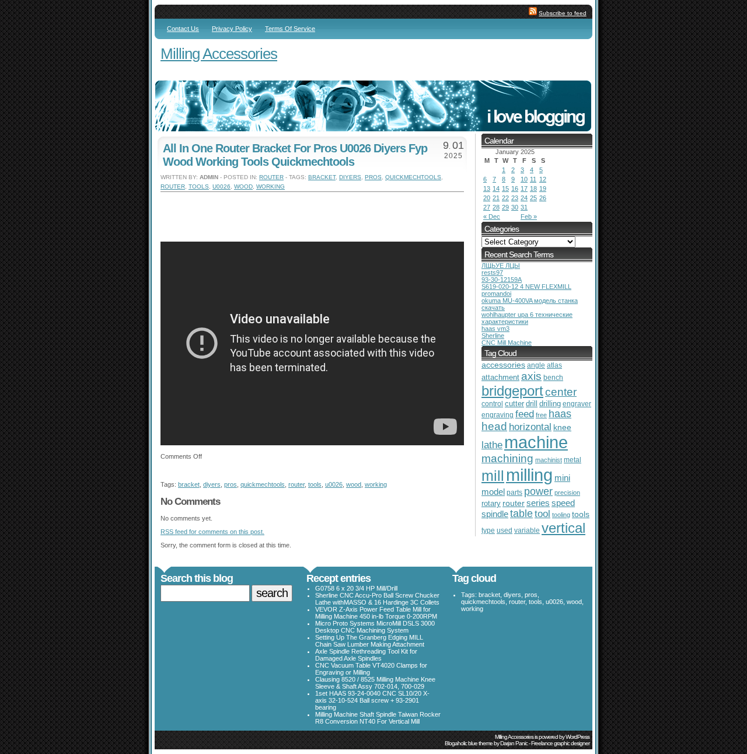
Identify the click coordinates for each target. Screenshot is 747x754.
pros (373, 177)
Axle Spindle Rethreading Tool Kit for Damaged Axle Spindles (366, 655)
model (493, 492)
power (538, 491)
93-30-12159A (501, 279)
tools (199, 186)
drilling (550, 403)
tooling (561, 514)
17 (524, 188)
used (504, 530)
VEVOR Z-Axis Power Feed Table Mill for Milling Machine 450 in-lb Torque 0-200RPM (376, 613)
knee (562, 427)
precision (567, 492)
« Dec (491, 216)
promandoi (496, 293)
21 (496, 197)
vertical (563, 528)
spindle (494, 514)
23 (514, 197)
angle (536, 365)
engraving (497, 414)
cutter (514, 403)
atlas (554, 365)
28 (496, 207)
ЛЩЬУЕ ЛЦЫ (500, 265)
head (494, 426)
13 (486, 188)
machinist (548, 459)
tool (542, 513)
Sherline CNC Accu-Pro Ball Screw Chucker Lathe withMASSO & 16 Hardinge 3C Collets (377, 599)
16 (514, 188)
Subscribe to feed (563, 13)
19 (542, 188)
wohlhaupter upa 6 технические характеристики (527, 318)
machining (507, 458)
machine (536, 442)
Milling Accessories (218, 53)
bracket (322, 177)
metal (572, 460)
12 (542, 179)
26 (542, 197)
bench (553, 377)
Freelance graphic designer (560, 743)
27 (486, 207)
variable (527, 530)
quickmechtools (413, 177)
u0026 (221, 186)
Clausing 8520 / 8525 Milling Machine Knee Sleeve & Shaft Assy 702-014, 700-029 (375, 683)
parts (514, 492)
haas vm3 (495, 328)
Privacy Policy (232, 28)
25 (533, 197)
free (541, 414)
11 (533, 179)
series (538, 503)
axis (531, 375)
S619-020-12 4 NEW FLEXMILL (526, 286)
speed (563, 503)
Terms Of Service (290, 28)
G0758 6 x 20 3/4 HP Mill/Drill (356, 588)
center (561, 392)
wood (243, 186)
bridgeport (512, 391)
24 (524, 197)
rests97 (492, 272)
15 (505, 188)
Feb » (529, 216)
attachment (500, 377)
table (521, 513)
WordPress (577, 737)
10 (524, 179)
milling (529, 474)
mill (492, 475)
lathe (491, 445)
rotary (491, 503)
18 (533, 188)
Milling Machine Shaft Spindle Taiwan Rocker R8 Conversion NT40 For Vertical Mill (378, 718)
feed (524, 414)
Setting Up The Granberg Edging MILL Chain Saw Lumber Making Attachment (369, 641)
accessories (503, 365)
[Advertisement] (297, 209)
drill (531, 403)
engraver (577, 404)
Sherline (492, 335)
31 (524, 207)
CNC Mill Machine (506, 342)
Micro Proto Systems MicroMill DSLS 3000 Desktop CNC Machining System (375, 627)
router (271, 177)
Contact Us (183, 28)
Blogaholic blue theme (469, 743)
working (270, 186)
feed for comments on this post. (212, 531)
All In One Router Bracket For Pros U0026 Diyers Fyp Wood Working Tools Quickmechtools (295, 155)
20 (486, 197)
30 (514, 207)
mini (562, 478)
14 (496, 188)
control (492, 404)
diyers (350, 177)
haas (560, 414)
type (488, 530)
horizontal (530, 426)
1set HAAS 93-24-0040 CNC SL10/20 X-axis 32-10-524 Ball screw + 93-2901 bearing (372, 700)
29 (505, 207)
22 (505, 197)
